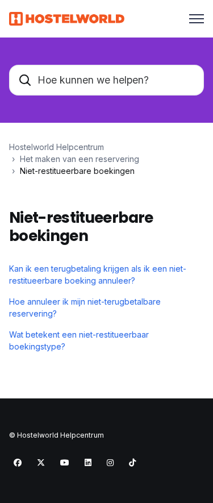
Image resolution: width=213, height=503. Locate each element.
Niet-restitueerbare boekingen (77, 171)
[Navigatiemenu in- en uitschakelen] (196, 18)
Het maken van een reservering (79, 159)
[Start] (66, 19)
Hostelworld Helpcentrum (56, 147)
